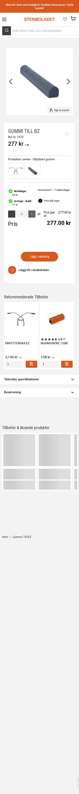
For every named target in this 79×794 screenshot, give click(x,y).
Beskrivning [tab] (39, 392)
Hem (5, 537)
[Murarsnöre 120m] (57, 319)
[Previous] (11, 81)
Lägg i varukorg (39, 256)
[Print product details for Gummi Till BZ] (67, 134)
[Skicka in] (6, 30)
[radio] (16, 171)
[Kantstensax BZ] (21, 319)
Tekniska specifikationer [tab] (39, 379)
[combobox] (39, 30)
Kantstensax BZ (17, 343)
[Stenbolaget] (39, 19)
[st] (14, 364)
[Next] (68, 81)
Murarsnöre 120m (54, 343)
